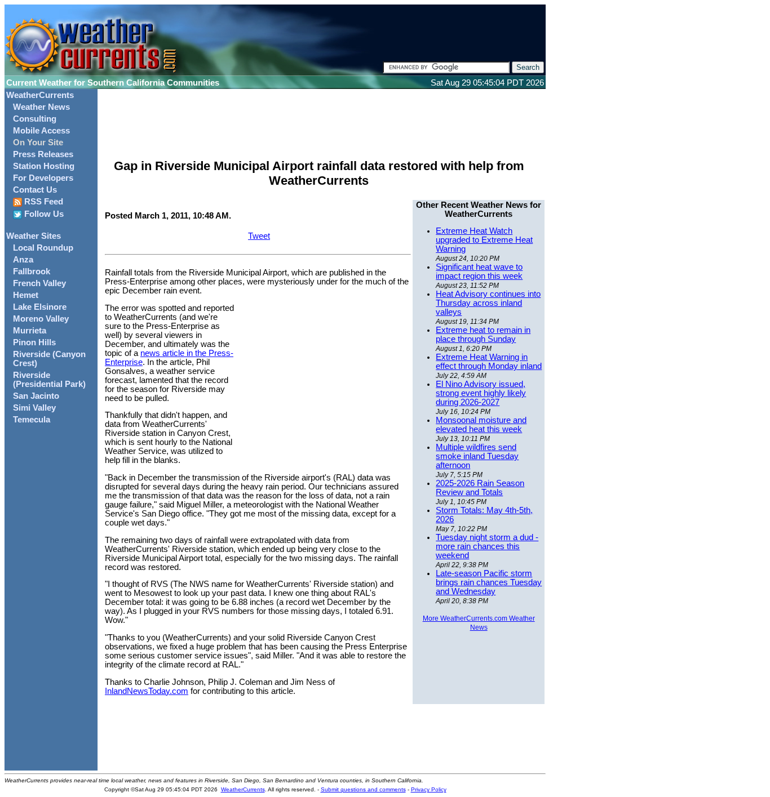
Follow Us (43, 214)
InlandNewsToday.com (146, 691)
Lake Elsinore (40, 306)
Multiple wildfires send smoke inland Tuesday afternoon (477, 456)
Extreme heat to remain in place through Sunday (483, 335)
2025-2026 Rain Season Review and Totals (480, 488)
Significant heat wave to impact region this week (479, 271)
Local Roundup (43, 247)
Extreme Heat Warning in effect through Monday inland (489, 362)
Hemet (25, 295)
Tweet (259, 236)
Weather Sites (33, 236)
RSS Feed (42, 201)
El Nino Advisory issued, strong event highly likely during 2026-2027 (481, 393)
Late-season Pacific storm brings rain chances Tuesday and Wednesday (489, 582)
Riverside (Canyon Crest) (49, 359)
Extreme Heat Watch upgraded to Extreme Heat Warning (484, 239)
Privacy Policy (428, 789)
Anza (23, 259)
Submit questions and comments (363, 789)
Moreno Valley (41, 318)
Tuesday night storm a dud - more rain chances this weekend (487, 546)
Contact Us (35, 189)
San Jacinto (36, 395)
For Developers (43, 177)
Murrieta (29, 330)
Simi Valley (34, 407)
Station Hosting (43, 166)
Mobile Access (41, 130)
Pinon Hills (34, 342)
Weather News (41, 107)
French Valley (39, 283)
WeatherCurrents (40, 95)
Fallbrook (31, 271)
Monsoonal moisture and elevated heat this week (481, 425)
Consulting (34, 118)
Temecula (31, 419)
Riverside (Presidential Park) (49, 380)
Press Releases (43, 154)
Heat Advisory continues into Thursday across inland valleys (488, 303)
